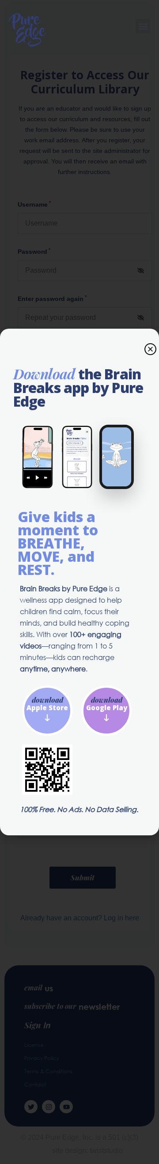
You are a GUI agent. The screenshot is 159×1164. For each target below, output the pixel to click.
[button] (143, 26)
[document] (79, 582)
